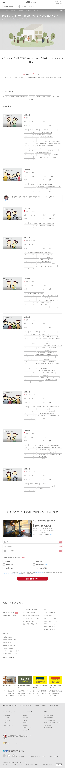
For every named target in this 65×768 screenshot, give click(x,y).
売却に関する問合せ (8, 657)
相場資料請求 (40, 564)
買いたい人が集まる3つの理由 (31, 615)
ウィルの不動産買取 (49, 612)
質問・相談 (39, 561)
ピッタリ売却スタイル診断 (10, 653)
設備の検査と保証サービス (30, 624)
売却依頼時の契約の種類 (9, 640)
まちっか (31, 756)
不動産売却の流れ (8, 637)
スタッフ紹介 (26, 717)
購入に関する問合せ (48, 715)
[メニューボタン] (4, 2)
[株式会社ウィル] (2, 10)
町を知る (5, 722)
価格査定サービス (49, 615)
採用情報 (25, 730)
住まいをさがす (6, 715)
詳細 (51, 534)
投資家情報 (26, 725)
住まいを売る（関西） (10, 612)
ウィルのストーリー (53, 756)
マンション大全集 (20, 756)
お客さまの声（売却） (50, 626)
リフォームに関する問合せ (50, 720)
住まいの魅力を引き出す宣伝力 (32, 618)
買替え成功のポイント (9, 645)
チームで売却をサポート (30, 621)
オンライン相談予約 (41, 568)
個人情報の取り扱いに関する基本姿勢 (12, 573)
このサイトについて (17, 764)
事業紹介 (25, 722)
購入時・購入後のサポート (9, 725)
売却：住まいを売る (13, 603)
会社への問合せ (47, 725)
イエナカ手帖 (40, 756)
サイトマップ (6, 764)
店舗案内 (25, 715)
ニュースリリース (27, 727)
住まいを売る (6, 717)
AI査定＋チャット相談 (50, 618)
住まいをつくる (6, 720)
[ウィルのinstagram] (13, 755)
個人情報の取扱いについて (32, 764)
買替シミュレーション (50, 624)
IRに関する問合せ (48, 727)
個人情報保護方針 (39, 572)
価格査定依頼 (9, 564)
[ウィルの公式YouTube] (9, 756)
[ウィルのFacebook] (4, 756)
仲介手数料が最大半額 (29, 612)
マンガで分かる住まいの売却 (11, 651)
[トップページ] (29, 2)
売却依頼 (8, 561)
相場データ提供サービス (50, 621)
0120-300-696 (42, 526)
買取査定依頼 (9, 568)
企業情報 (25, 720)
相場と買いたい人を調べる (10, 615)
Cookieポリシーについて (48, 764)
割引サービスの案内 (49, 629)
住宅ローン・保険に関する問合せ (52, 722)
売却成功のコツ (7, 642)
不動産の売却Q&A (8, 648)
